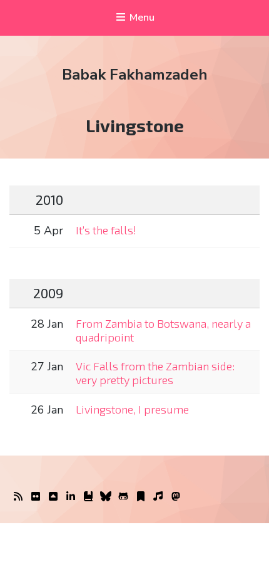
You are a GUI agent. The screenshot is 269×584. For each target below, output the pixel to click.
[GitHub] (123, 497)
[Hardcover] (88, 497)
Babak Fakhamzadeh (135, 75)
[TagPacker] (141, 497)
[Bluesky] (105, 497)
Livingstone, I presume (132, 409)
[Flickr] (35, 497)
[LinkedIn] (70, 497)
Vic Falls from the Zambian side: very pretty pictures (155, 373)
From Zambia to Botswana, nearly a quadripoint (163, 330)
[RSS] (18, 497)
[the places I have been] (53, 497)
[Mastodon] (176, 497)
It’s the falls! (106, 230)
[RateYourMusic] (158, 497)
